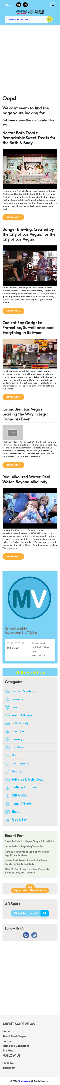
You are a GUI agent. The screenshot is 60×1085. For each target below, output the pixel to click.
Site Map (7, 1050)
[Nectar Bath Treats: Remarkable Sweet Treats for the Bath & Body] (30, 169)
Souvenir (17, 699)
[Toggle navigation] (52, 4)
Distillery (17, 747)
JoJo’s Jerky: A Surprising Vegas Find (24, 846)
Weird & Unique (21, 715)
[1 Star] (8, 642)
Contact (7, 1041)
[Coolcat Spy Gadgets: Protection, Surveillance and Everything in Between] (30, 353)
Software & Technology (27, 779)
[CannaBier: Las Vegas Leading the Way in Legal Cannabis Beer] (12, 432)
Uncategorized (21, 763)
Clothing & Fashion (24, 787)
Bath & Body (19, 723)
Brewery (16, 739)
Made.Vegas (24, 1081)
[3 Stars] (15, 642)
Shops (15, 811)
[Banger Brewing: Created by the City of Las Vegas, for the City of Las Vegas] (30, 265)
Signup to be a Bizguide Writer (30, 890)
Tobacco (17, 771)
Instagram (8, 1067)
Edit (30, 886)
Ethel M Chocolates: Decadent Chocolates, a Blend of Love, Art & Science (29, 871)
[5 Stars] (23, 642)
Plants (15, 755)
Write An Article (30, 672)
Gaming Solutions (23, 691)
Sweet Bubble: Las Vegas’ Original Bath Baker (30, 841)
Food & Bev (19, 819)
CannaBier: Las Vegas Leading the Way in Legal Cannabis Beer (25, 414)
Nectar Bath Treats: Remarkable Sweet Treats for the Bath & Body (28, 137)
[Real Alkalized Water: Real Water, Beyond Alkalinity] (30, 508)
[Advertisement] (30, 61)
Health (15, 707)
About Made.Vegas (14, 1036)
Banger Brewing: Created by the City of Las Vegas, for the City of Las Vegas (29, 234)
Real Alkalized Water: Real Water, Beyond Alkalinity (26, 479)
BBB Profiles (19, 795)
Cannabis (17, 731)
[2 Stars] (12, 642)
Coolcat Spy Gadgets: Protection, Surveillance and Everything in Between (28, 327)
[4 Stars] (19, 642)
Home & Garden (22, 803)
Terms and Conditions (15, 1045)
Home (6, 1031)
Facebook (8, 1062)
